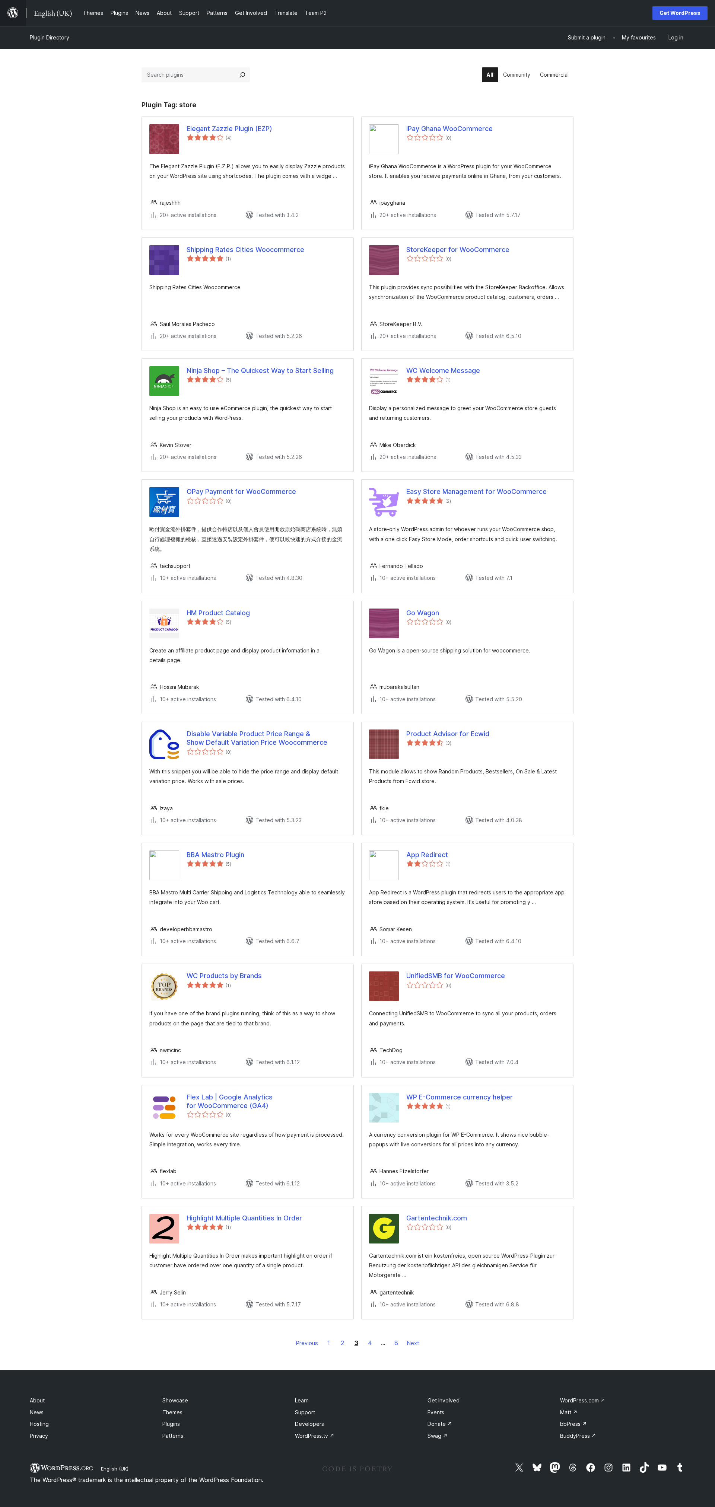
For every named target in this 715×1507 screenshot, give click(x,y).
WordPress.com (582, 1400)
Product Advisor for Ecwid (447, 734)
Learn (302, 1400)
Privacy (39, 1436)
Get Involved (444, 1400)
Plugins (171, 1424)
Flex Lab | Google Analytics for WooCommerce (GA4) (230, 1101)
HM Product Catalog (218, 613)
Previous (307, 1343)
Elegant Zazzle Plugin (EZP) (229, 128)
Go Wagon (422, 613)
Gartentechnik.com (436, 1218)
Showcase (175, 1400)
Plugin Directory (49, 37)
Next (413, 1343)
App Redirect (427, 855)
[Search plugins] (242, 74)
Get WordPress (680, 13)
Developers (309, 1424)
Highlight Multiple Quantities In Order (244, 1218)
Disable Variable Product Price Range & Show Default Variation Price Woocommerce (257, 738)
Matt (569, 1412)
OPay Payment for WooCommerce (241, 491)
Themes (172, 1412)
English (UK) (114, 1469)
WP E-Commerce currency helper (459, 1097)
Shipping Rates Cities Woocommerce (245, 249)
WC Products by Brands (224, 976)
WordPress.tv (314, 1436)
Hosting (39, 1424)
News (37, 1412)
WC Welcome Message (443, 370)
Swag (438, 1436)
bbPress (573, 1424)
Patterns (172, 1436)
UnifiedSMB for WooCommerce (455, 976)
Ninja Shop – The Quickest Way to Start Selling (260, 370)
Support (305, 1412)
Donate (440, 1424)
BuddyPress (578, 1436)
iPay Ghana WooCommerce (449, 128)
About (37, 1400)
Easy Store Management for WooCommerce (476, 491)
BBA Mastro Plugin (215, 855)
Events (436, 1412)
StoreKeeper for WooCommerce (457, 249)
